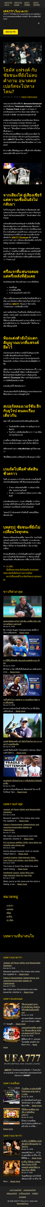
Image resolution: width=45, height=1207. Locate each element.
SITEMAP (22, 1197)
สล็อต (9, 913)
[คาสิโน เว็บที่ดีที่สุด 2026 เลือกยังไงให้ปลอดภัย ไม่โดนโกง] (11, 1148)
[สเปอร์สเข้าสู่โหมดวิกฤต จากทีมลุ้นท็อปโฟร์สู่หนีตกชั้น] (22, 766)
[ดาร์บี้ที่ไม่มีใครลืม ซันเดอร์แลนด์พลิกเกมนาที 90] (22, 646)
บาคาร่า (10, 905)
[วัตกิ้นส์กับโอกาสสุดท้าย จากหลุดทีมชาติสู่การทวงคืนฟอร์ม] (22, 685)
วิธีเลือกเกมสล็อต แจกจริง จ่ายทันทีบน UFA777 (30, 1112)
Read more (24, 633)
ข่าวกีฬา (9, 566)
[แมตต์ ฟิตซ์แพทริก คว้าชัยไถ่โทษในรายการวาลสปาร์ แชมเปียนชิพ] (22, 726)
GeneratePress (22, 1204)
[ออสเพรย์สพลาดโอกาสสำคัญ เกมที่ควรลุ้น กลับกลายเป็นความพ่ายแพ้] (22, 607)
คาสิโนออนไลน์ (24, 1193)
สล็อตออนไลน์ (12, 1193)
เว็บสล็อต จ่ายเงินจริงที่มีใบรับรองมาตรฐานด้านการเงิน (31, 1091)
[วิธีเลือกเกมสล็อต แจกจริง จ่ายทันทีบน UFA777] (11, 1116)
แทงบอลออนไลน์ (29, 1190)
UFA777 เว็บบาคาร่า (15, 11)
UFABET (35, 1193)
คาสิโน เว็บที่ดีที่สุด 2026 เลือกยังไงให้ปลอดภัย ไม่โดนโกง (32, 1144)
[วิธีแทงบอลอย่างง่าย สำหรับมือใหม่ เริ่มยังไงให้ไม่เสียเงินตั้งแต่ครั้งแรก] (11, 1011)
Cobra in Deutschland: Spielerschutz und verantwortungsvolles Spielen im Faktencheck (21, 827)
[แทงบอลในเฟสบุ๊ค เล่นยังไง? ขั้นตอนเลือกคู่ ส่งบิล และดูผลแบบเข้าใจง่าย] (11, 1034)
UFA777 (7, 1070)
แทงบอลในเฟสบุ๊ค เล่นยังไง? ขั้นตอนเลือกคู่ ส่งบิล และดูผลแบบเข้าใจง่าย (31, 1030)
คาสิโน (9, 916)
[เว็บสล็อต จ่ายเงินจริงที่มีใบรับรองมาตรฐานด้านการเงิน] (11, 1095)
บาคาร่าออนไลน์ (15, 1190)
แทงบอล (10, 909)
